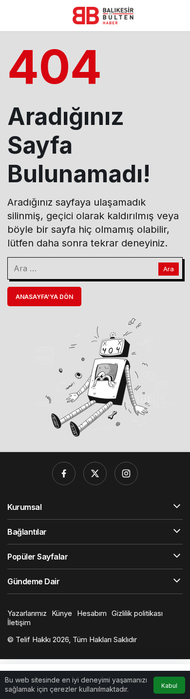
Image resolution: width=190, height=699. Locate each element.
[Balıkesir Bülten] (103, 14)
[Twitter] (95, 473)
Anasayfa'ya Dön (44, 296)
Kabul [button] (169, 685)
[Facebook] (64, 473)
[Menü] (15, 15)
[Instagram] (126, 473)
